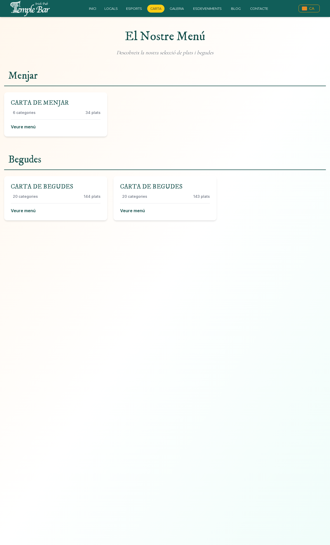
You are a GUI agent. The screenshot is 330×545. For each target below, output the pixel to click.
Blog (236, 9)
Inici (92, 9)
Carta (155, 9)
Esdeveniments (207, 9)
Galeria (177, 9)
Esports (134, 9)
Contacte (259, 9)
